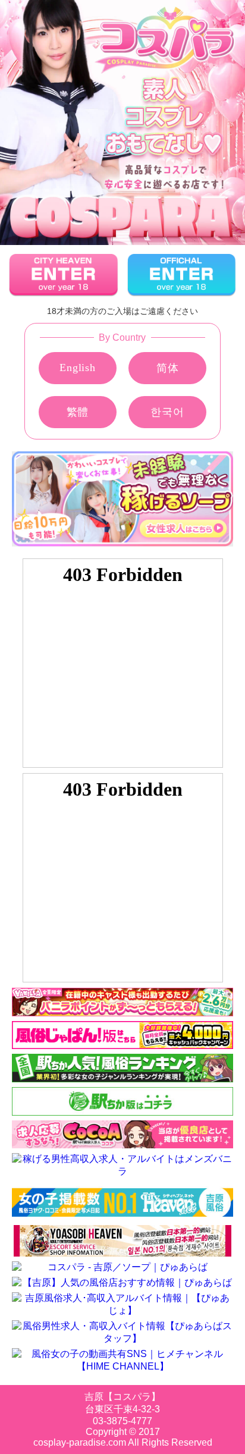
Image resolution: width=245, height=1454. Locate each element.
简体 (167, 368)
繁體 (78, 412)
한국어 (167, 412)
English (77, 367)
